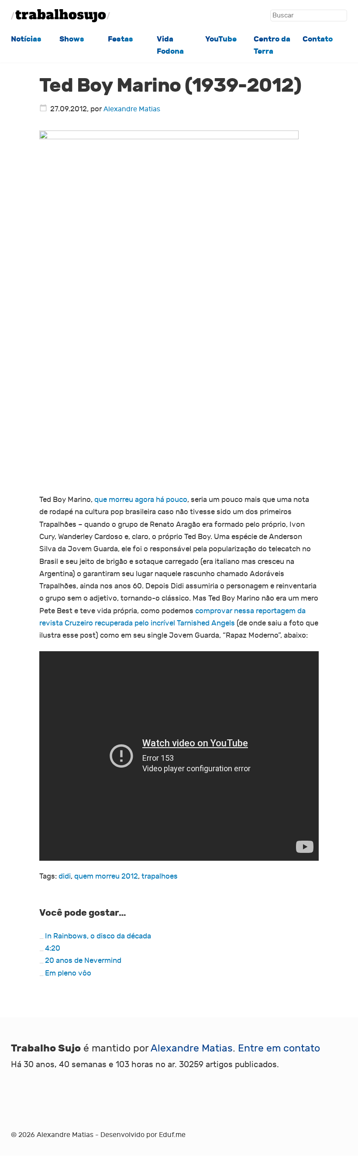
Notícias (26, 39)
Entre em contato (279, 1048)
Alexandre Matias (131, 109)
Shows (71, 39)
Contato (318, 39)
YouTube (221, 39)
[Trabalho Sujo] (60, 15)
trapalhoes (159, 876)
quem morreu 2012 (106, 876)
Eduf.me (172, 1135)
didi (65, 876)
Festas (120, 39)
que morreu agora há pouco (140, 499)
